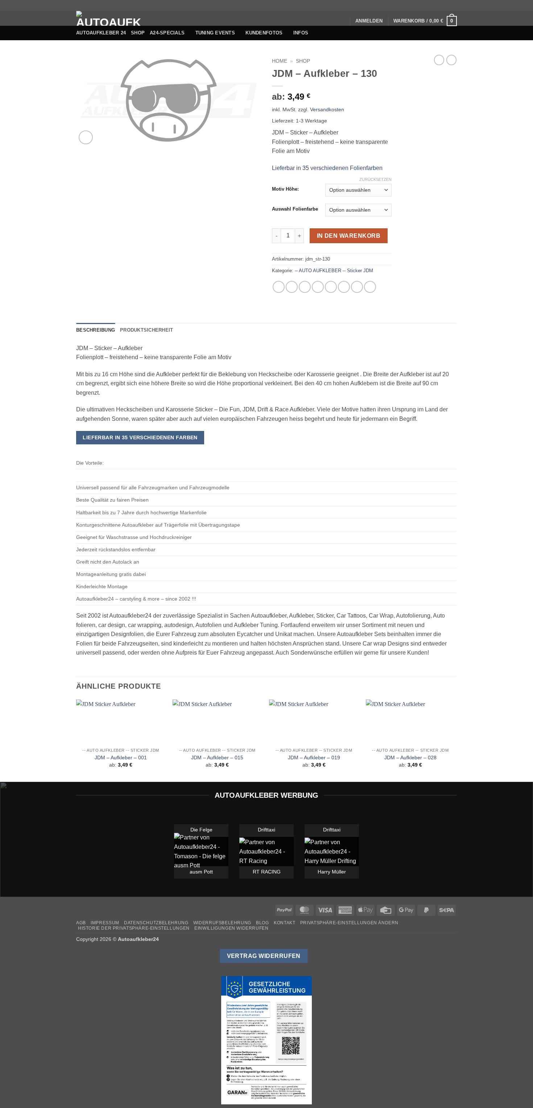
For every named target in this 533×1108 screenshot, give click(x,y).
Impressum (105, 922)
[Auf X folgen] (432, 5)
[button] (369, 21)
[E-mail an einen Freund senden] (318, 287)
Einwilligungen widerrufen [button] (231, 928)
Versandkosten (327, 109)
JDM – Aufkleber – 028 (410, 757)
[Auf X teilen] (292, 287)
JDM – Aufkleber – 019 (314, 757)
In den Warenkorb (348, 236)
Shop (138, 33)
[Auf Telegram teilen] (370, 287)
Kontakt (284, 922)
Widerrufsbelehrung (222, 922)
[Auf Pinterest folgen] (446, 5)
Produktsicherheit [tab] (146, 330)
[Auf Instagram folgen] (418, 5)
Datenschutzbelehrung (156, 922)
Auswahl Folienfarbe (295, 209)
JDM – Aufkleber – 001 (121, 757)
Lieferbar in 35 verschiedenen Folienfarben (327, 168)
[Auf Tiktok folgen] (425, 5)
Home (279, 61)
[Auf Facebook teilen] (279, 287)
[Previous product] (451, 60)
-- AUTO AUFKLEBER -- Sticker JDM (334, 270)
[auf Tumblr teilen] (357, 287)
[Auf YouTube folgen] (453, 5)
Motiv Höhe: (285, 189)
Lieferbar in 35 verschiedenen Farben (140, 437)
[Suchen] (341, 21)
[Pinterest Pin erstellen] (331, 287)
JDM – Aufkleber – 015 (217, 757)
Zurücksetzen (375, 179)
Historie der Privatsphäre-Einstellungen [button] (134, 928)
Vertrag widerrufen (264, 956)
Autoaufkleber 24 (101, 33)
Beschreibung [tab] (95, 330)
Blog (262, 922)
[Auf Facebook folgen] (411, 5)
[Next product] (439, 60)
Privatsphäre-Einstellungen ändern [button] (349, 922)
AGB (81, 922)
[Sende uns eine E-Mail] (439, 5)
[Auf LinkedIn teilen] (344, 287)
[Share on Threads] (305, 287)
